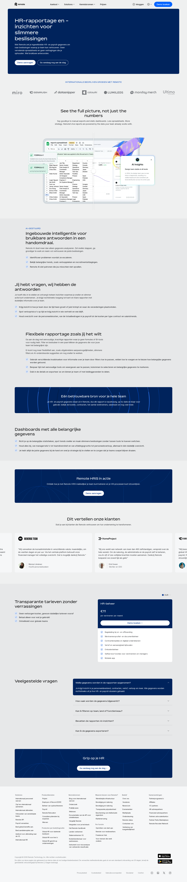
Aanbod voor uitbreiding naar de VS (26, 835)
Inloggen (140, 4)
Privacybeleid (82, 873)
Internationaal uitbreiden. (24, 810)
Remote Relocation (49, 813)
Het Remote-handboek (77, 828)
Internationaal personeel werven (24, 800)
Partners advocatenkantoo (158, 816)
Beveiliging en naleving (104, 802)
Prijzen (103, 4)
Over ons (126, 798)
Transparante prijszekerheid (106, 809)
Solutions (68, 4)
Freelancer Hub (101, 835)
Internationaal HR (22, 840)
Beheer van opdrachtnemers (52, 806)
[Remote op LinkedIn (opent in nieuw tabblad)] (158, 873)
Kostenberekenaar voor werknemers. (77, 840)
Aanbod (53, 4)
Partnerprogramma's (156, 798)
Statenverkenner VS (76, 835)
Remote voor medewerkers (105, 832)
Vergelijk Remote (75, 821)
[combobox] (166, 595)
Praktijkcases (73, 808)
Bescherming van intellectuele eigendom (106, 814)
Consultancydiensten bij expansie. (50, 817)
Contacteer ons (128, 823)
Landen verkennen (76, 832)
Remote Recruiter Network (158, 823)
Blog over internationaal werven (77, 800)
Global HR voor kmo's (50, 837)
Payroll (44, 809)
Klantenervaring (101, 819)
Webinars (72, 811)
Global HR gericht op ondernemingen (49, 842)
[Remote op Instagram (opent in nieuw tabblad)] (170, 873)
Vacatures (126, 802)
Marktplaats (127, 813)
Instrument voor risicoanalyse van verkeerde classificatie (79, 846)
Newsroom (126, 806)
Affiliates (152, 802)
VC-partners (153, 806)
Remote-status (128, 820)
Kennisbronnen (86, 4)
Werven (45, 822)
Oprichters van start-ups (104, 828)
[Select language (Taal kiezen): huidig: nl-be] (149, 4)
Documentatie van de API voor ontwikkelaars (80, 816)
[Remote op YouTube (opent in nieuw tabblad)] (152, 873)
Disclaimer (129, 873)
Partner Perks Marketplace (158, 820)
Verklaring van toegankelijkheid (128, 828)
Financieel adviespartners (158, 813)
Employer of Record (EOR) (51, 802)
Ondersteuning (128, 816)
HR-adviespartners (156, 809)
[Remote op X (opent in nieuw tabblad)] (164, 873)
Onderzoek (73, 804)
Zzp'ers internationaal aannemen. (23, 805)
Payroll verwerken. (22, 823)
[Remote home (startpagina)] (20, 4)
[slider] (93, 171)
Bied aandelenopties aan (24, 830)
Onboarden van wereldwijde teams (26, 815)
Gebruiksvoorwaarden (114, 873)
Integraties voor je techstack (79, 824)
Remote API (20, 820)
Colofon (141, 873)
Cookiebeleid (96, 873)
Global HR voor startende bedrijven (51, 833)
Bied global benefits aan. (24, 827)
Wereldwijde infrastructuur (105, 798)
